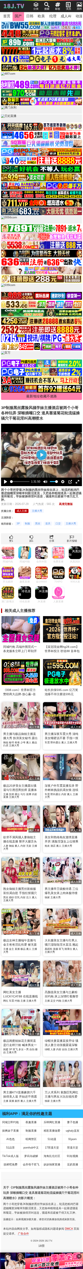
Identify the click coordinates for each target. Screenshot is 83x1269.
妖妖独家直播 (52, 1164)
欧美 (41, 16)
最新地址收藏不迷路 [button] (41, 396)
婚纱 (11, 897)
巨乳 (17, 897)
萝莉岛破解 (31, 1156)
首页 (6, 16)
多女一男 (24, 1049)
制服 (27, 523)
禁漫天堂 (72, 1147)
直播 (5, 797)
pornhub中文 (31, 1147)
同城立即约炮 (10, 1122)
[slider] (20, 482)
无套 (28, 845)
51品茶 (10, 1147)
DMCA (69, 1228)
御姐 (5, 742)
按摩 (28, 794)
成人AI (66, 16)
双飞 (61, 949)
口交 (58, 523)
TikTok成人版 (10, 1156)
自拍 (31, 1049)
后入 (28, 897)
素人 (28, 742)
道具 (47, 523)
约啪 (17, 1000)
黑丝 (37, 523)
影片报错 (72, 540)
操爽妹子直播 (10, 1130)
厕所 (17, 1100)
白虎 (5, 745)
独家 (47, 897)
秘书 (11, 742)
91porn (72, 1139)
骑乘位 (68, 949)
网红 (5, 1000)
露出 (17, 794)
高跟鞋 (48, 949)
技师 (11, 794)
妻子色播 (72, 1122)
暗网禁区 (31, 1139)
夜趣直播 (31, 1122)
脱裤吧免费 (10, 1164)
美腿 (55, 949)
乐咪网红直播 (52, 1122)
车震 (47, 742)
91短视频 (72, 1156)
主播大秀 (37, 510)
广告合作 (23, 1233)
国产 (18, 16)
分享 (51, 540)
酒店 (53, 845)
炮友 (47, 845)
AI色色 (10, 1139)
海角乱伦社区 (52, 1156)
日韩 (29, 16)
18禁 (41, 1245)
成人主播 (22, 510)
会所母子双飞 (31, 1164)
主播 (5, 794)
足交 (53, 1000)
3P (18, 523)
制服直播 (31, 1130)
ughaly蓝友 (72, 1130)
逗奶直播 (72, 1164)
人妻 (5, 845)
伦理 (52, 16)
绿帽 (47, 1049)
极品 (34, 742)
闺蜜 (5, 1049)
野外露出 (55, 742)
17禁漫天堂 (52, 1147)
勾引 (23, 794)
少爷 (23, 742)
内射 (34, 794)
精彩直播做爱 (52, 1130)
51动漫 (52, 1139)
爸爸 (17, 742)
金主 (11, 949)
